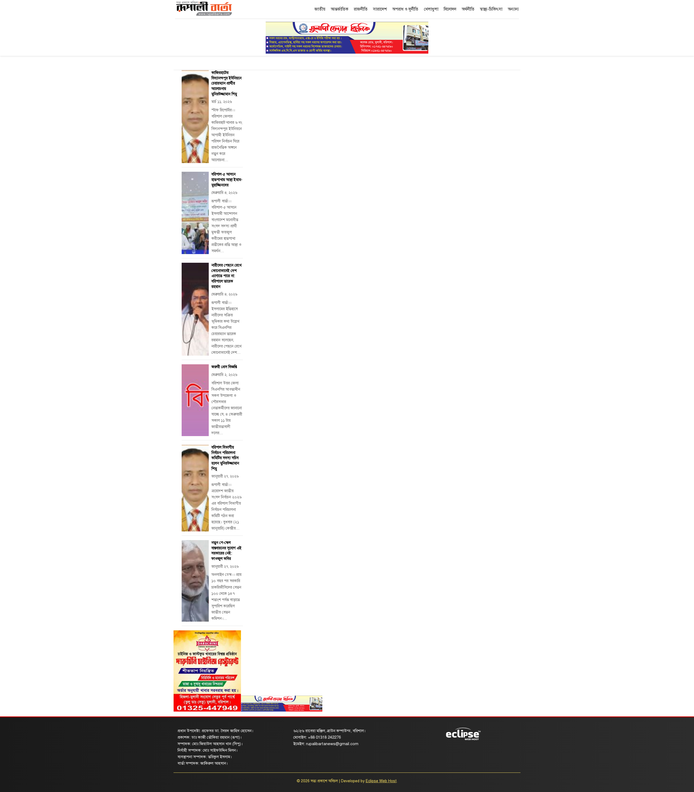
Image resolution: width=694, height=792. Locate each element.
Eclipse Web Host (381, 781)
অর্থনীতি (468, 9)
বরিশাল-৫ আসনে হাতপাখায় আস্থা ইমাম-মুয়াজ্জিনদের (226, 179)
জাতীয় (319, 9)
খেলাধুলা (431, 9)
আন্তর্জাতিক (339, 9)
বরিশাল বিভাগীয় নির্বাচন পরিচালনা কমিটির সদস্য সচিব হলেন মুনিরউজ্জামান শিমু (225, 458)
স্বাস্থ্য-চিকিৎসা (491, 9)
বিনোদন (450, 9)
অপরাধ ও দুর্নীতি (405, 9)
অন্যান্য (513, 9)
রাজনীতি (361, 9)
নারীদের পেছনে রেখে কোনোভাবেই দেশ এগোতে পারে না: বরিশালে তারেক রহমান (226, 276)
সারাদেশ (380, 9)
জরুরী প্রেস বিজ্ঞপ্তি (224, 367)
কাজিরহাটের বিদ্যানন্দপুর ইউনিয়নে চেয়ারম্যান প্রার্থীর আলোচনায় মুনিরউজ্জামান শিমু (226, 83)
